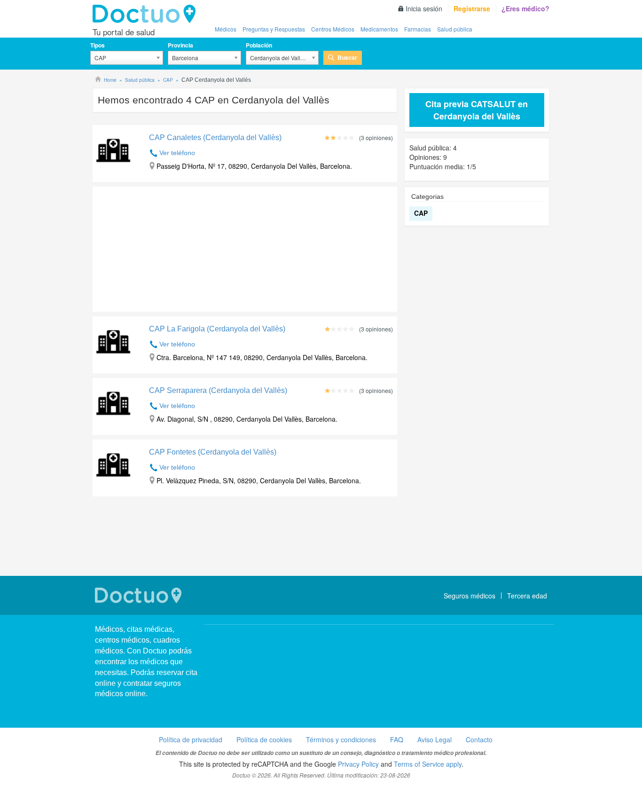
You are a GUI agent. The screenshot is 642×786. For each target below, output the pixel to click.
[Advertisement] (164, 247)
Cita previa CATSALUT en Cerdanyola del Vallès (476, 110)
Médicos (225, 29)
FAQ (396, 739)
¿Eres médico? (525, 8)
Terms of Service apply (428, 764)
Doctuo (147, 14)
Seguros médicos (469, 595)
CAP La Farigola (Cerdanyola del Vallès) (217, 329)
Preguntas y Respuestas (274, 29)
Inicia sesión (424, 8)
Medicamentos (379, 29)
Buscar (347, 57)
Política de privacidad (190, 739)
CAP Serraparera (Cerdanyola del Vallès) (218, 390)
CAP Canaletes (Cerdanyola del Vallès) (215, 137)
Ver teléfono (177, 153)
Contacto (479, 739)
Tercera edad (527, 595)
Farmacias (417, 29)
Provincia (180, 45)
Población (259, 45)
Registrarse (472, 8)
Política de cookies (264, 739)
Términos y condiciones (341, 739)
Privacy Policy (358, 764)
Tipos (97, 45)
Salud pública (454, 29)
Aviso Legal (434, 739)
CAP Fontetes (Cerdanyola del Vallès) (212, 452)
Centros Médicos (332, 29)
